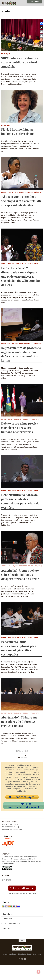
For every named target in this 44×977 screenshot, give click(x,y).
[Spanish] (9, 906)
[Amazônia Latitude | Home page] (11, 3)
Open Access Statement (12, 923)
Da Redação (5, 54)
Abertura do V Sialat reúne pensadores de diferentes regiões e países (19, 721)
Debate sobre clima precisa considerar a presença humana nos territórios (19, 427)
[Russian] (18, 906)
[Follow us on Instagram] (19, 959)
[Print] (41, 36)
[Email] (41, 32)
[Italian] (12, 906)
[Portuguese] (3, 906)
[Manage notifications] (38, 972)
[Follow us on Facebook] (25, 959)
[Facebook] (41, 23)
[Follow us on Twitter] (22, 959)
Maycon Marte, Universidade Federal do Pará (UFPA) (20, 419)
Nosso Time (7, 919)
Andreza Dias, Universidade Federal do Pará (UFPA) (19, 263)
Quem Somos (8, 914)
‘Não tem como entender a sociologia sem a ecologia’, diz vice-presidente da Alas (21, 201)
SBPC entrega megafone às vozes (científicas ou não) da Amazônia (20, 62)
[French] (15, 906)
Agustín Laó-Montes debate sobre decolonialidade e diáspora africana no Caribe (20, 574)
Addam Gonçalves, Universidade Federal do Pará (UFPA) (21, 192)
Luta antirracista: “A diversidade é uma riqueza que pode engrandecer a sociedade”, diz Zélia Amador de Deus (20, 276)
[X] (41, 28)
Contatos (6, 928)
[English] (6, 906)
